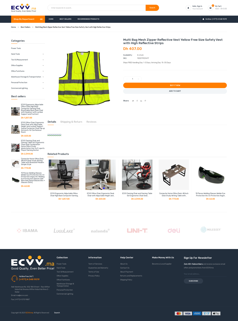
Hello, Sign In (197, 6)
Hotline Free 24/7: (26, 276)
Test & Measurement (65, 272)
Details (52, 121)
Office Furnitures (63, 280)
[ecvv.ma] (23, 5)
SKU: (125, 58)
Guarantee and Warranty (98, 268)
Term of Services (95, 264)
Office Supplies (62, 276)
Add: (13, 287)
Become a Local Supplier (162, 264)
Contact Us (124, 268)
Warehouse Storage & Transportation (65, 285)
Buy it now (175, 85)
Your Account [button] (197, 9)
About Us (124, 264)
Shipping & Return (71, 121)
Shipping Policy (126, 280)
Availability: (127, 55)
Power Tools (16, 48)
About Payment (126, 272)
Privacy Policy (94, 276)
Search (57, 313)
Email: (13, 295)
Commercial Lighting (65, 294)
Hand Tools (61, 268)
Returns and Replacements (131, 276)
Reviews (91, 121)
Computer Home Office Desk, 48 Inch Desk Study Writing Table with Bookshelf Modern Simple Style (32, 162)
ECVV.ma (29, 313)
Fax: (13, 299)
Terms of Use (93, 272)
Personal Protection (65, 290)
